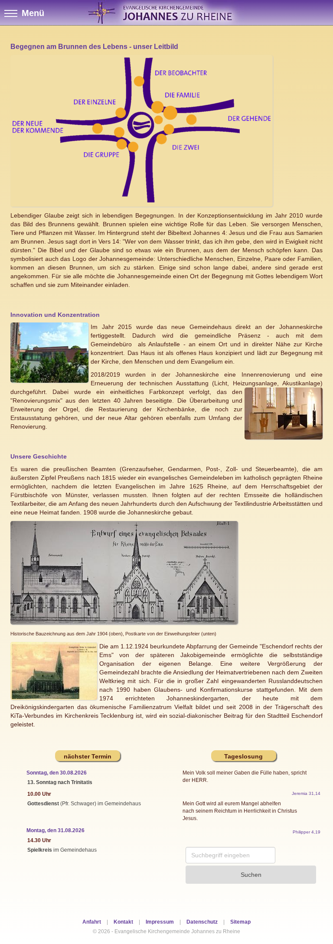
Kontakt (123, 922)
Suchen (251, 874)
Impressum (160, 922)
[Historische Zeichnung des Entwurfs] (124, 572)
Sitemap (240, 922)
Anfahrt (91, 922)
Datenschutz (202, 922)
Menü (33, 13)
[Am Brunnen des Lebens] (141, 130)
